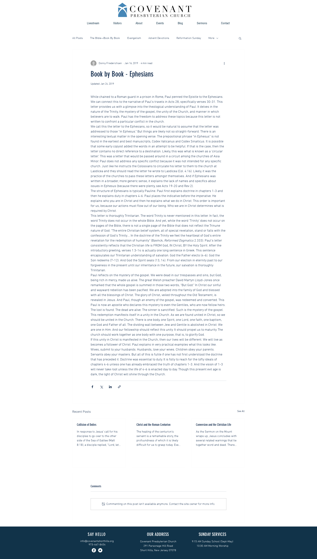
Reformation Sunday (188, 38)
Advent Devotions (158, 38)
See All (241, 411)
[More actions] (224, 63)
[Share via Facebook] (92, 387)
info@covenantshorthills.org (97, 541)
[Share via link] (119, 387)
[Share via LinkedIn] (110, 387)
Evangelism (134, 38)
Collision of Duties (86, 425)
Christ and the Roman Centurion (153, 425)
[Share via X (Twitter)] (101, 387)
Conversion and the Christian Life (213, 425)
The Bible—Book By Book (105, 38)
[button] (139, 23)
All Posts (77, 38)
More (211, 38)
